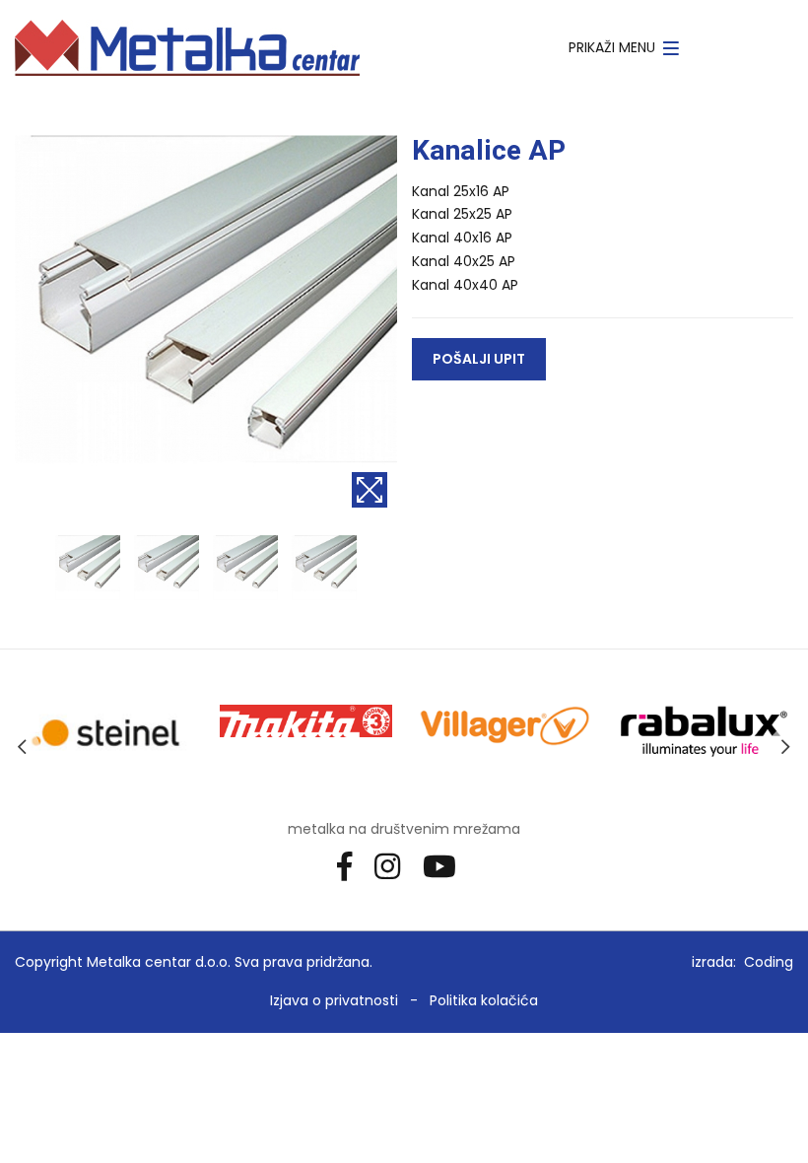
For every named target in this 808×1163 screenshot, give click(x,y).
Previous (22, 745)
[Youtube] (447, 864)
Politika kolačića (484, 1000)
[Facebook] (352, 864)
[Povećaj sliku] (369, 490)
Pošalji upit (479, 359)
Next (786, 745)
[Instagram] (394, 864)
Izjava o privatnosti (334, 1000)
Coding (768, 962)
